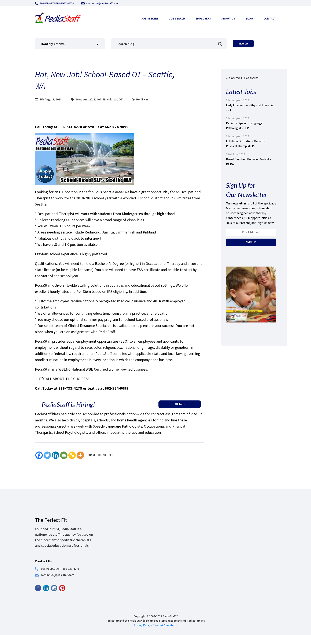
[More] (80, 455)
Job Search (177, 18)
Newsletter (110, 99)
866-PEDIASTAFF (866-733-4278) (57, 3)
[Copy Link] (72, 455)
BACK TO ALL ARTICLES (244, 78)
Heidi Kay (142, 99)
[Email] (63, 455)
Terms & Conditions (165, 625)
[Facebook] (39, 455)
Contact (269, 18)
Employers (203, 18)
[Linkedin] (55, 455)
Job (99, 99)
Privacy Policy (142, 625)
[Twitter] (47, 455)
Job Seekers (149, 18)
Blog (249, 18)
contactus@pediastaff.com (102, 3)
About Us (228, 18)
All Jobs (179, 404)
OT (121, 99)
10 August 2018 (85, 99)
